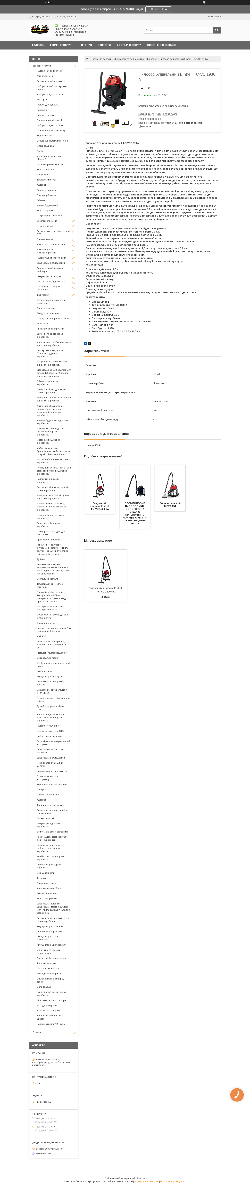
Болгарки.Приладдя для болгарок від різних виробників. (50, 353)
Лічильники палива (46, 883)
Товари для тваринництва (50, 805)
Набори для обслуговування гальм (52, 88)
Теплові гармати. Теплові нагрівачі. (50, 585)
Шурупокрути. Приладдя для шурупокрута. (52, 616)
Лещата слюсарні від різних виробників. (51, 993)
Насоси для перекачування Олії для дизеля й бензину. (54, 629)
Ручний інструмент (46, 226)
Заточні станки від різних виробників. (50, 335)
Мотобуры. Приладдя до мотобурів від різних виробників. (50, 431)
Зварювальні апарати (48, 1010)
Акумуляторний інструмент (51, 81)
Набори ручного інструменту (52, 771)
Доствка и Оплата (129, 45)
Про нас (86, 45)
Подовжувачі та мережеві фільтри (50, 683)
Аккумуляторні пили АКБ (50, 926)
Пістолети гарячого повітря (51, 1000)
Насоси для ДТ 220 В (48, 104)
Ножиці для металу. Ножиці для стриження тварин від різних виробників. (54, 470)
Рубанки (41, 559)
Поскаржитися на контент (146, 1181)
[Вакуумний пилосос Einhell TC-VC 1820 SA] (99, 482)
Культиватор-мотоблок (49, 888)
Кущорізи (41, 185)
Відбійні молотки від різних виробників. (51, 858)
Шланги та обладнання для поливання (51, 301)
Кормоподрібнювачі (47, 623)
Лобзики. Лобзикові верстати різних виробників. (52, 838)
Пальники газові (45, 818)
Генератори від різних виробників (48, 825)
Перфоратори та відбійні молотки (50, 764)
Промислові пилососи (48, 539)
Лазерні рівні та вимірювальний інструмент (53, 743)
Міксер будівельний (47, 205)
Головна (38, 45)
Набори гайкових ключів (50, 71)
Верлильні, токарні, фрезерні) (52, 784)
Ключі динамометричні (49, 973)
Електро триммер (46, 210)
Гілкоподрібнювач (46, 195)
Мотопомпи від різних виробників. (48, 441)
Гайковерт (42, 200)
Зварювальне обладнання (51, 263)
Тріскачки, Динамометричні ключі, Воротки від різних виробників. (51, 717)
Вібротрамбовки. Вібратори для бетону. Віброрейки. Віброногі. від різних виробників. (54, 373)
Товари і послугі (61, 45)
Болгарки (42, 99)
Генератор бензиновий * (49, 215)
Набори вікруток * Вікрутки (51, 1024)
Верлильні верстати (47, 579)
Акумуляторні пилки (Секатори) (47, 938)
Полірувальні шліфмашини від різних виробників (53, 488)
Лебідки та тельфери (48, 313)
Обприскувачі (44, 987)
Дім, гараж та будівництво (129, 59)
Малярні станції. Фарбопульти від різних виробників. (53, 497)
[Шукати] (217, 30)
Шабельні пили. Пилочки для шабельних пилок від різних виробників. (52, 506)
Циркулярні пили (45, 873)
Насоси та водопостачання (51, 258)
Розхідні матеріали (47, 1005)
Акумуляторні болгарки (49, 676)
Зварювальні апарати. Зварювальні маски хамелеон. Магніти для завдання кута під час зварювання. (53, 569)
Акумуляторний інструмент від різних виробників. (53, 919)
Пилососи (151, 59)
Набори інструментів (48, 725)
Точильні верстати (46, 963)
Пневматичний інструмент (50, 328)
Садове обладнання (48, 794)
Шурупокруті (43, 174)
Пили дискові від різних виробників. (49, 525)
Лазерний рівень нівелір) (50, 164)
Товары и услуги (41, 65)
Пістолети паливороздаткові (52, 653)
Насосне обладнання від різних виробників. (53, 461)
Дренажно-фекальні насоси (51, 958)
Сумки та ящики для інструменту (47, 777)
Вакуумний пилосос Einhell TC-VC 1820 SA (100, 506)
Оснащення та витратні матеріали (49, 288)
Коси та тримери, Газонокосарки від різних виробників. (54, 344)
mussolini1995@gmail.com (49, 1148)
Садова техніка (45, 239)
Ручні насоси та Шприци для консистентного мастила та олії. (52, 644)
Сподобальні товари (48, 658)
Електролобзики (45, 169)
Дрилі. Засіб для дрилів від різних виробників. (51, 391)
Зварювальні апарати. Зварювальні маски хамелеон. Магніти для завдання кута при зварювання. (53, 908)
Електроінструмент (47, 221)
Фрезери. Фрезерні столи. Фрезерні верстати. (50, 608)
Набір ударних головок (49, 736)
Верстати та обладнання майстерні (50, 270)
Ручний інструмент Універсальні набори (53, 699)
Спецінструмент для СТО (50, 731)
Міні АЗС (41, 636)
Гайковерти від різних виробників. (48, 382)
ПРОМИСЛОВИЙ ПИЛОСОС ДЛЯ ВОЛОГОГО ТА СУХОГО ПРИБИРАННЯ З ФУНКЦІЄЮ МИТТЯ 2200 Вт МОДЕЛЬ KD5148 (135, 513)
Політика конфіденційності (173, 1181)
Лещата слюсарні (46, 308)
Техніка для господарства (51, 244)
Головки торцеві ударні (49, 120)
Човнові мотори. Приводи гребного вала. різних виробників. (50, 848)
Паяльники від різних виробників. (48, 480)
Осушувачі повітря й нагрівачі (53, 318)
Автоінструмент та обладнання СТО (53, 232)
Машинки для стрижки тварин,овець (48, 951)
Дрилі (40, 151)
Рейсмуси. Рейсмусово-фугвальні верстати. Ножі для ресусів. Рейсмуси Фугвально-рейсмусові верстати (53, 549)
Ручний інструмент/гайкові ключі (50, 708)
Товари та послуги (101, 59)
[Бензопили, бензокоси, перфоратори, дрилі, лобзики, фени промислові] (40, 36)
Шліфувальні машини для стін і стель (53, 665)
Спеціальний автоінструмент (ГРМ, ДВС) (52, 691)
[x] (89, 344)
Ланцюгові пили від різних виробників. (50, 516)
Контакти (104, 45)
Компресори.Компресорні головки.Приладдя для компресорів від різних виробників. (50, 411)
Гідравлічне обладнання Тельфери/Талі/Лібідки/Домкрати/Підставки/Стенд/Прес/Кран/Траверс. (51, 597)
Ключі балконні (45, 76)
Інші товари (43, 295)
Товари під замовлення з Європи (50, 1017)
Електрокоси (43, 323)
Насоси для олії (45, 115)
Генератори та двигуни (49, 276)
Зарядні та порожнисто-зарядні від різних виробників (54, 399)
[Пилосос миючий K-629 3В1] (170, 482)
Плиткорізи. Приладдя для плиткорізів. (51, 533)
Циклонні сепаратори (48, 968)
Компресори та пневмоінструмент (46, 251)
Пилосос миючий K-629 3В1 (170, 504)
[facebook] (85, 344)
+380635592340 (158, 9)
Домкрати (42, 789)
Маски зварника (45, 146)
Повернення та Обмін (161, 45)
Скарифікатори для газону (51, 130)
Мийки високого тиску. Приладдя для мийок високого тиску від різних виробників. (53, 451)
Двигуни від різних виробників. (53, 831)
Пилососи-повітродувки (49, 931)
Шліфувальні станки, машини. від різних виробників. (52, 363)
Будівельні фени (45, 135)
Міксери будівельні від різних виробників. (52, 422)
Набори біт (42, 110)
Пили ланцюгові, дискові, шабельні (50, 751)
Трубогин (41, 878)
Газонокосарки (45, 671)
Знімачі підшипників (47, 893)
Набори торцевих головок (51, 94)
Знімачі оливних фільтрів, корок (50, 980)
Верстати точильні (46, 190)
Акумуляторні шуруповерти (51, 945)
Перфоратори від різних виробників (50, 866)
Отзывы (36, 1032)
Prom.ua (141, 1178)
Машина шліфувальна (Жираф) (49, 157)
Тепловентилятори (46, 179)
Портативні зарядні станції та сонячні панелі (52, 811)
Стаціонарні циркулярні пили (52, 140)
